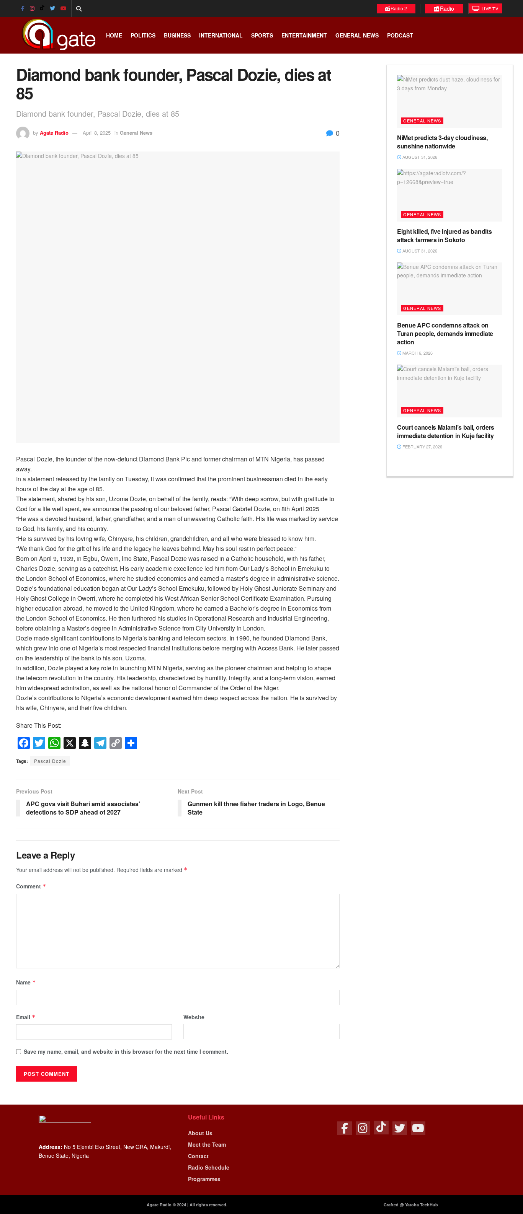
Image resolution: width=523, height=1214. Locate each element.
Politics (143, 35)
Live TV (489, 8)
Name (26, 982)
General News (357, 35)
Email (26, 1017)
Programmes (204, 1179)
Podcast (400, 35)
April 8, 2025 (97, 132)
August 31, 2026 (419, 157)
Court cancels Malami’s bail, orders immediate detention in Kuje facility (445, 431)
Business (177, 35)
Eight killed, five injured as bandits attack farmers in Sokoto (444, 235)
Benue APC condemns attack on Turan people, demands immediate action (445, 334)
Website (193, 1017)
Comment (31, 886)
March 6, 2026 (417, 353)
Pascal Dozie (50, 761)
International (221, 35)
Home (114, 35)
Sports (262, 35)
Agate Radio (54, 132)
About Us (200, 1133)
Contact (198, 1156)
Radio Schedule (208, 1167)
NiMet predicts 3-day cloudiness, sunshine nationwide (442, 141)
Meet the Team (207, 1144)
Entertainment (304, 35)
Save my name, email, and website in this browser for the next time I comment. (126, 1051)
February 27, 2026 (421, 446)
